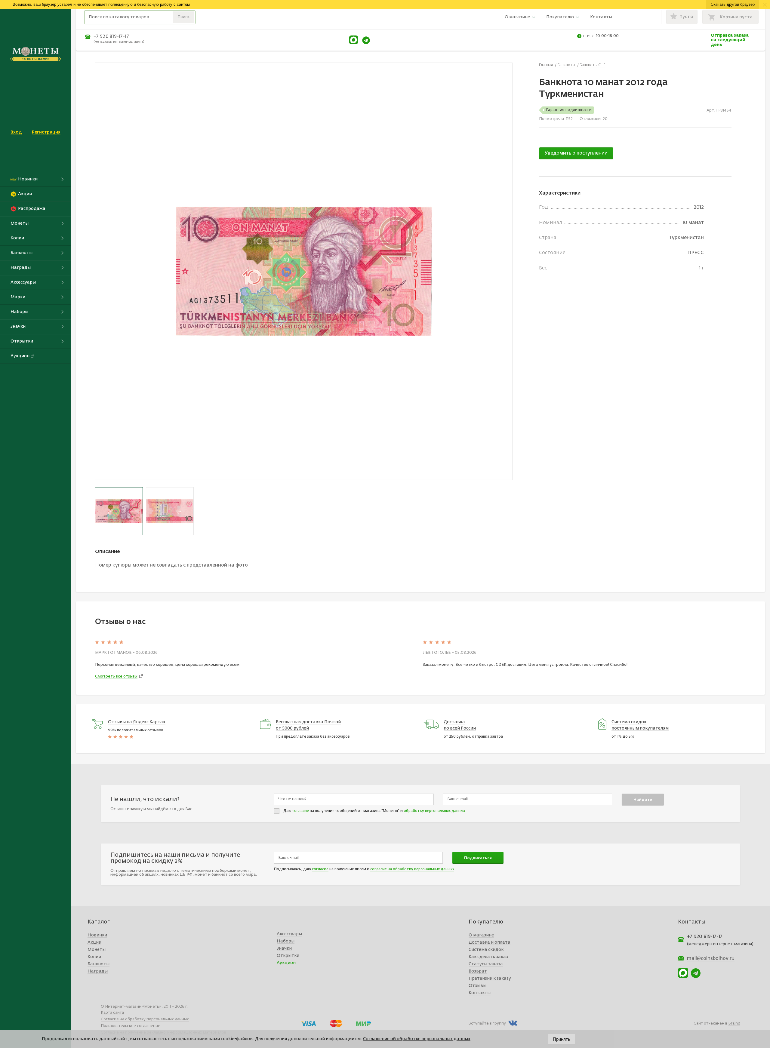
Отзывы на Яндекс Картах (136, 722)
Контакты (601, 17)
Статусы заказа (486, 964)
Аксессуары (289, 934)
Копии (94, 957)
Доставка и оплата (489, 942)
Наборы (285, 941)
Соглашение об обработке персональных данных (416, 1039)
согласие (300, 811)
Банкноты (98, 964)
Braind (734, 1023)
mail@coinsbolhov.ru (711, 958)
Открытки (288, 956)
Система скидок (486, 950)
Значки (284, 948)
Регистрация (46, 132)
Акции (94, 942)
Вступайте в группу (487, 1023)
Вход (16, 132)
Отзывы (477, 986)
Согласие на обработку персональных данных (145, 1019)
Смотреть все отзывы (116, 676)
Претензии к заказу (490, 978)
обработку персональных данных (434, 811)
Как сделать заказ (488, 957)
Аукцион (286, 963)
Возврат (478, 971)
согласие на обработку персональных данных (412, 869)
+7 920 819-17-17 (111, 36)
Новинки (97, 935)
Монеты (97, 950)
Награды (98, 971)
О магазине (517, 17)
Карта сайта (112, 1013)
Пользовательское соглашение (130, 1026)
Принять (561, 1039)
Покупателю (560, 17)
